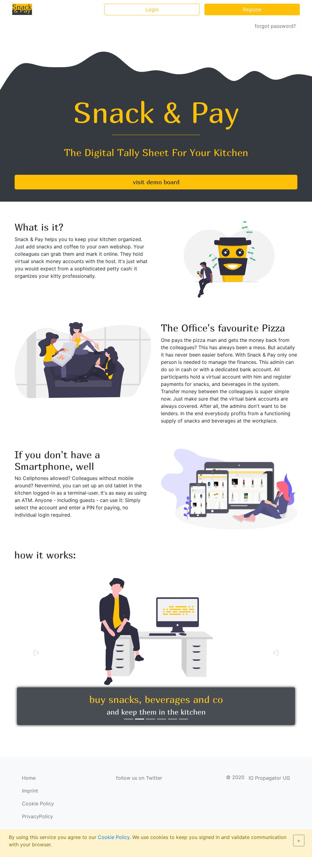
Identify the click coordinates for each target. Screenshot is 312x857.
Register (252, 9)
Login (152, 9)
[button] (36, 652)
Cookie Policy (113, 837)
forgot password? (275, 26)
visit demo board (156, 181)
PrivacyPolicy (37, 816)
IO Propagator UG (269, 778)
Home (29, 778)
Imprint (30, 791)
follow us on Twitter (139, 778)
